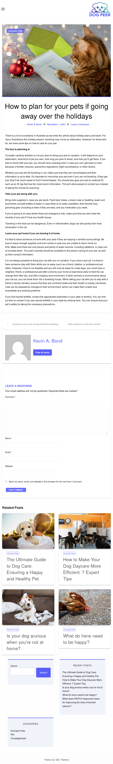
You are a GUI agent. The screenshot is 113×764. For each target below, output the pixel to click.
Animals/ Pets (16, 30)
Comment (10, 396)
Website (9, 466)
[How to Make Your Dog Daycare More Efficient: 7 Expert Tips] (85, 531)
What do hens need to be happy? (83, 638)
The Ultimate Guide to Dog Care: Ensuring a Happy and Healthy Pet (26, 569)
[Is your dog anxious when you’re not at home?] (28, 607)
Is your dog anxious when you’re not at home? (26, 642)
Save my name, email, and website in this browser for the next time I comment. (45, 481)
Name (8, 438)
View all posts (42, 352)
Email (8, 452)
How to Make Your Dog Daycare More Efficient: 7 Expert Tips (82, 569)
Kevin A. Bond (34, 124)
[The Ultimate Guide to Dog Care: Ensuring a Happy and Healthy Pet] (28, 531)
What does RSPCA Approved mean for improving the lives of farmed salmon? (81, 702)
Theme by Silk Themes (56, 759)
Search (14, 665)
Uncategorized (18, 738)
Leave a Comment (80, 124)
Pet (12, 734)
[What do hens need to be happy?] (85, 607)
